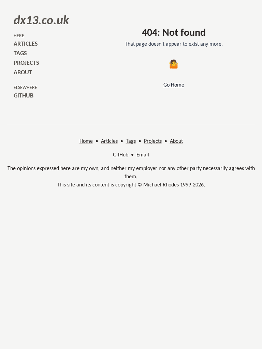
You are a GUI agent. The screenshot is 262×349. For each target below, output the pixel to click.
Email (142, 155)
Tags (131, 141)
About (176, 141)
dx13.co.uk (41, 21)
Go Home (173, 85)
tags (20, 53)
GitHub (120, 155)
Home (86, 141)
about (23, 73)
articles (26, 44)
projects (26, 63)
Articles (109, 141)
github (23, 96)
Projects (153, 141)
